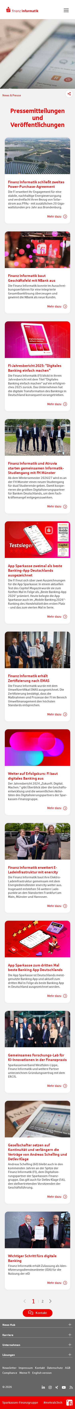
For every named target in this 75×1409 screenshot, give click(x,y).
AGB (67, 1367)
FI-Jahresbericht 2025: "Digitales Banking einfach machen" (34, 367)
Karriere (7, 1335)
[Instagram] (50, 1387)
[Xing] (56, 1387)
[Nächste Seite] (50, 1301)
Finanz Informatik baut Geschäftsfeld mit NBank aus (31, 277)
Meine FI (24, 1372)
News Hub (8, 1324)
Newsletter (9, 1367)
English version (42, 1372)
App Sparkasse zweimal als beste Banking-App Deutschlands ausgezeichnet (35, 570)
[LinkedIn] (43, 1387)
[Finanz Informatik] (22, 9)
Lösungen (8, 1354)
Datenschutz (55, 1367)
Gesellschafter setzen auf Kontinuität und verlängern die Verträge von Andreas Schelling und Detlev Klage (37, 1152)
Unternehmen (11, 1345)
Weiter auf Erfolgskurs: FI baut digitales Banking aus (33, 775)
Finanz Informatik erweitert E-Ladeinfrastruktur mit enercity (33, 869)
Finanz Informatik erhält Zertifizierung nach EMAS (28, 678)
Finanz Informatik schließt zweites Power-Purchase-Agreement (36, 184)
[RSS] (71, 1387)
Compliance (9, 1372)
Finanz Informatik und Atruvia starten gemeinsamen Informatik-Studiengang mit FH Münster (36, 468)
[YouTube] (64, 1387)
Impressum (26, 1367)
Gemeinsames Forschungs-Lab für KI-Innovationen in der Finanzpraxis (37, 1057)
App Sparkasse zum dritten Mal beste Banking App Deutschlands (35, 967)
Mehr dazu (54, 216)
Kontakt (40, 1367)
